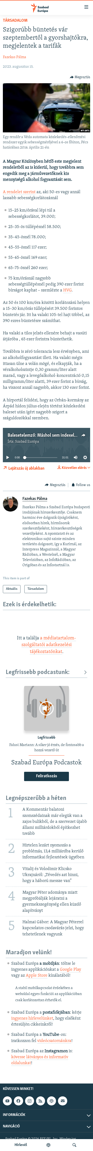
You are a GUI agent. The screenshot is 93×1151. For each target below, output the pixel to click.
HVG (67, 290)
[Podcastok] (48, 1145)
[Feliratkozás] (62, 1100)
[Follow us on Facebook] (18, 1100)
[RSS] (40, 1100)
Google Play (70, 970)
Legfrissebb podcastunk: (38, 672)
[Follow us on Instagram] (29, 1100)
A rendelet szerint (19, 192)
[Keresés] (74, 1145)
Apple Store (36, 976)
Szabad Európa (27, 442)
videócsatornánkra (54, 1041)
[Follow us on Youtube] (7, 1100)
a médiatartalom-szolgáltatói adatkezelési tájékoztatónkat (48, 645)
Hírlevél (21, 1145)
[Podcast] (51, 1100)
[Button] (80, 77)
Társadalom (15, 21)
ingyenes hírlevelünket (32, 1018)
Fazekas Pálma (14, 57)
